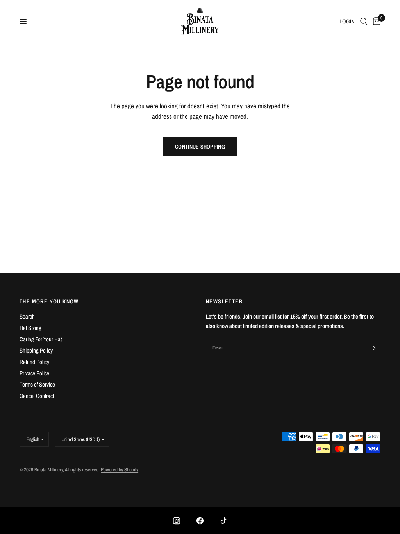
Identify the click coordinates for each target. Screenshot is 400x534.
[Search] (363, 21)
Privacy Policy (34, 373)
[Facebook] (200, 521)
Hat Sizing (30, 328)
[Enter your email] (372, 348)
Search (27, 316)
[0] (375, 21)
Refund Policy (34, 362)
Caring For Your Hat (41, 339)
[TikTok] (223, 521)
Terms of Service (37, 384)
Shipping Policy (36, 350)
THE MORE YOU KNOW (49, 301)
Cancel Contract (37, 396)
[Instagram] (176, 521)
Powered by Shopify (119, 469)
